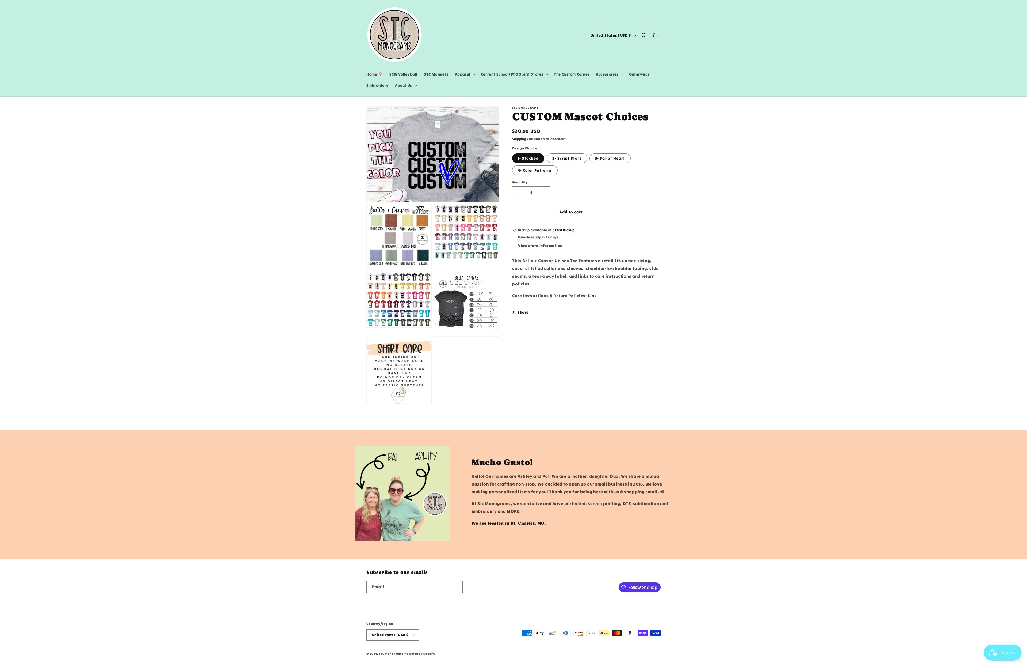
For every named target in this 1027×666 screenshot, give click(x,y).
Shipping (519, 139)
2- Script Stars (567, 158)
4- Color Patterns (535, 170)
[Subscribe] (456, 587)
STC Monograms (391, 654)
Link (592, 295)
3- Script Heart (610, 158)
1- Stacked (528, 158)
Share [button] (523, 312)
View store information (540, 245)
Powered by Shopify (420, 654)
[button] (465, 74)
